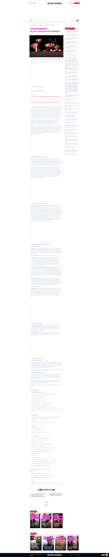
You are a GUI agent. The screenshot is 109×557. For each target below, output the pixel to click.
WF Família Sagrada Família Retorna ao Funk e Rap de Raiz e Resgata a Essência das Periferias (72, 126)
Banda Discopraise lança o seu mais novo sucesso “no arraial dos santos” (71, 123)
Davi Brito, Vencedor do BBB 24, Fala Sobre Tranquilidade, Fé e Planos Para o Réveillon (72, 103)
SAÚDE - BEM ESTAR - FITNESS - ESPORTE (48, 539)
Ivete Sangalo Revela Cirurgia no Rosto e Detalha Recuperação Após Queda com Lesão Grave (72, 42)
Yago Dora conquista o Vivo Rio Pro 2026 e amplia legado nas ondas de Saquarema (71, 35)
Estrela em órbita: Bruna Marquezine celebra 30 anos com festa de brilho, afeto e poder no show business (71, 51)
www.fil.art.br (48, 469)
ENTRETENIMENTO (33, 28)
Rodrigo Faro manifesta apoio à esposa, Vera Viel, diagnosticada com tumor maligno (72, 112)
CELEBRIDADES (71, 537)
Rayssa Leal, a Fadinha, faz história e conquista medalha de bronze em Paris (71, 136)
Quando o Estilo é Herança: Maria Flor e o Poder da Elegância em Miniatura (71, 55)
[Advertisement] (54, 13)
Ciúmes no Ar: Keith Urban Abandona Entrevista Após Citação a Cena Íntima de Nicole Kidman (71, 72)
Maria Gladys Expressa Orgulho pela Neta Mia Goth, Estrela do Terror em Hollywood (71, 144)
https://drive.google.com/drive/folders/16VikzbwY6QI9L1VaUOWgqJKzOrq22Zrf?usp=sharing (46, 96)
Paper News (40, 554)
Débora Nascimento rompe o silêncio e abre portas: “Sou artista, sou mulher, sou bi (72, 79)
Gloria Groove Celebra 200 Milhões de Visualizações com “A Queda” (71, 147)
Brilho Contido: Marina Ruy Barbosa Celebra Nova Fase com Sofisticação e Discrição (72, 76)
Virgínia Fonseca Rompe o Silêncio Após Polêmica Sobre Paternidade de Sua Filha (71, 133)
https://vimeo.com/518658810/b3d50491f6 (37, 90)
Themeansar (31, 555)
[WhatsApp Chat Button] (107, 555)
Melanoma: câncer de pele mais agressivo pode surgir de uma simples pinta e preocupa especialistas (71, 38)
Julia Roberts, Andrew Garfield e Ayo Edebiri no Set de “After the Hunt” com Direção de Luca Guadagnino (72, 140)
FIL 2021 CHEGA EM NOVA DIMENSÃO (45, 31)
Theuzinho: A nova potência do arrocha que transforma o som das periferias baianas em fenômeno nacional (72, 95)
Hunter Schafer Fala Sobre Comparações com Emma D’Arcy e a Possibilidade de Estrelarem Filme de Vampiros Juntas (71, 150)
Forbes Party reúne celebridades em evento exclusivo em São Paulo (71, 109)
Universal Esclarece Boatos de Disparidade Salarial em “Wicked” (71, 106)
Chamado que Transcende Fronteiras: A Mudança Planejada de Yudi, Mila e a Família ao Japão (71, 46)
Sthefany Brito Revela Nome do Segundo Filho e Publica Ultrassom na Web (71, 154)
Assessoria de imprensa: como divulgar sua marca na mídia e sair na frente (71, 32)
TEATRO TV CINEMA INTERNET (41, 28)
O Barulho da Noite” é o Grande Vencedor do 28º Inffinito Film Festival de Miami (72, 119)
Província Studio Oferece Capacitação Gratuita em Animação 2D (71, 130)
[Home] (31, 20)
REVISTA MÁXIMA (54, 3)
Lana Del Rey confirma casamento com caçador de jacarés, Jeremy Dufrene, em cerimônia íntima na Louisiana (71, 115)
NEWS (50, 516)
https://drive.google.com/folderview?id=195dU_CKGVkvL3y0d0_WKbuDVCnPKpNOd (44, 102)
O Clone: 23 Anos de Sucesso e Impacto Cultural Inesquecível (71, 99)
